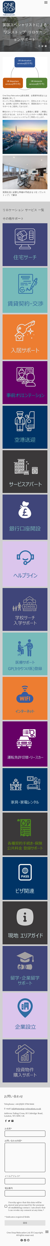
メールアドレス (12, 1176)
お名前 (8, 1128)
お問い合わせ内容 (13, 1140)
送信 (25, 1222)
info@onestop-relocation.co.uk (26, 1108)
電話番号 (9, 1188)
